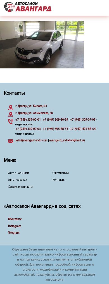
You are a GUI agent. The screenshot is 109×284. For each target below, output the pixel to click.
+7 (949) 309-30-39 (55, 119)
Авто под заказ (17, 180)
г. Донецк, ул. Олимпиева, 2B (34, 113)
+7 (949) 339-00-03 (28, 129)
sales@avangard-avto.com (31, 140)
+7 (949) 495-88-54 (83, 129)
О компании (61, 173)
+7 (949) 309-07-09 (83, 119)
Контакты (59, 180)
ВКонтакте (15, 219)
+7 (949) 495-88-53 (55, 129)
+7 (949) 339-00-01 (28, 119)
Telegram (14, 233)
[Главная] (27, 7)
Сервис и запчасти (20, 186)
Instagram (14, 226)
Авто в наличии (18, 173)
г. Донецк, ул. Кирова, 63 (31, 106)
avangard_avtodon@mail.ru (67, 140)
